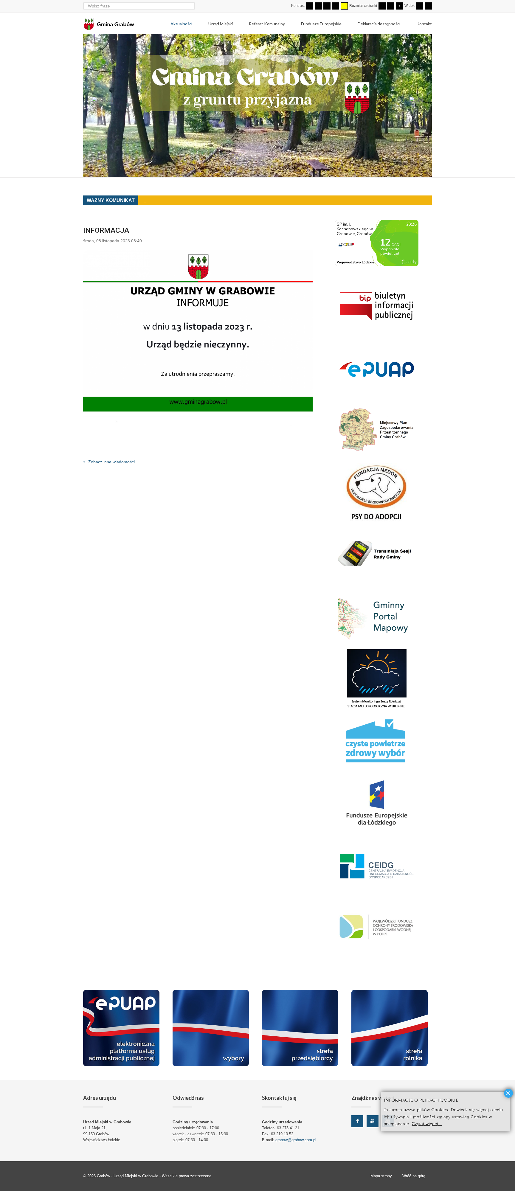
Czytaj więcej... (427, 1123)
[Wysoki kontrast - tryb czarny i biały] (327, 6)
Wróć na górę (413, 1176)
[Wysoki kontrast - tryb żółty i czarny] (344, 6)
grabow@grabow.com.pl (295, 1140)
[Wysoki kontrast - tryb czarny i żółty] (335, 6)
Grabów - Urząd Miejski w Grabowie (128, 1176)
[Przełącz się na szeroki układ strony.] (428, 6)
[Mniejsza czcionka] (382, 6)
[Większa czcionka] (399, 6)
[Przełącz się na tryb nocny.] (318, 6)
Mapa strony (381, 1176)
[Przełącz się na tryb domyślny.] (309, 6)
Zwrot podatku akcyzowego (169, 200)
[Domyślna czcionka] (390, 6)
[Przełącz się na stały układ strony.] (419, 6)
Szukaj (191, 5)
